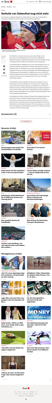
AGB (36, 393)
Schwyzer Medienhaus (29, 395)
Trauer (24, 391)
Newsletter (32, 391)
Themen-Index (21, 395)
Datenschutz (31, 393)
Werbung (31, 1)
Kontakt (16, 393)
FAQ (36, 391)
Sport (14, 6)
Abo (28, 1)
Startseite (3, 6)
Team (21, 393)
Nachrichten (9, 6)
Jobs (27, 391)
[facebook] (6, 70)
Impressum (25, 393)
